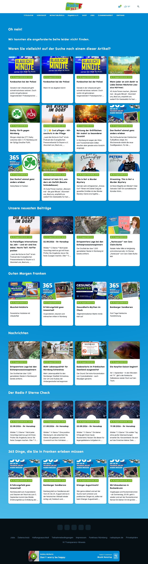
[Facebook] (10, 6)
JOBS (92, 15)
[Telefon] (23, 6)
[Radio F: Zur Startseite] (74, 6)
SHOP (84, 15)
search (138, 6)
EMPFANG (120, 15)
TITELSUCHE (28, 15)
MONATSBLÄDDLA (57, 15)
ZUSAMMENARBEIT (105, 15)
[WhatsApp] (15, 6)
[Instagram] (19, 6)
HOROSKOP (41, 15)
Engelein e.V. (73, 15)
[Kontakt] (28, 6)
